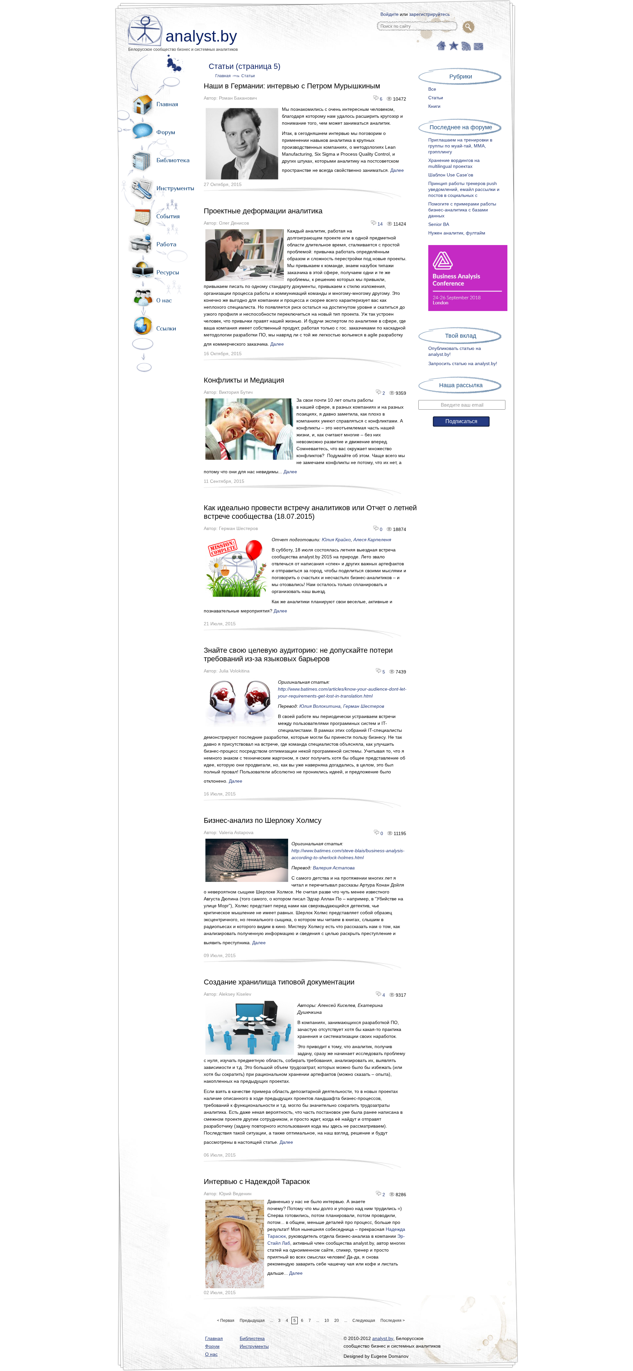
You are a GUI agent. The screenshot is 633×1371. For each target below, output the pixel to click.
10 (326, 1320)
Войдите (389, 14)
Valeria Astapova (236, 832)
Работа (166, 244)
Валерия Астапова (334, 867)
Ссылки (166, 328)
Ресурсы (167, 272)
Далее (397, 170)
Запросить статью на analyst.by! (462, 363)
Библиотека (173, 160)
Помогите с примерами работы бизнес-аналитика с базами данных (462, 209)
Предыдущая (252, 1320)
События (168, 216)
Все (432, 89)
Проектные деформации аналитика (263, 211)
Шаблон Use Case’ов (450, 174)
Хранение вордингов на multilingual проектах (454, 163)
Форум (165, 132)
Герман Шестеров (238, 528)
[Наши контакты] (477, 45)
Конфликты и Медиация (244, 380)
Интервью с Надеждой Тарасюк (257, 1181)
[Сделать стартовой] (441, 45)
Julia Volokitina (234, 670)
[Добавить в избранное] (453, 45)
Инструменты (175, 188)
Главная (167, 104)
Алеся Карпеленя (372, 539)
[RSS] (465, 45)
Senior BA (438, 224)
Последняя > (392, 1320)
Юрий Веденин (235, 1193)
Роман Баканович (238, 98)
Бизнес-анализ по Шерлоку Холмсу (262, 820)
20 (336, 1320)
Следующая (363, 1320)
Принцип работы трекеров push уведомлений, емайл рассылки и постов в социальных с (463, 189)
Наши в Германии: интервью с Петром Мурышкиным (292, 86)
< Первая (225, 1320)
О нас (164, 300)
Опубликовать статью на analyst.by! (454, 351)
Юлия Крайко (336, 539)
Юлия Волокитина (320, 706)
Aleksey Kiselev (235, 994)
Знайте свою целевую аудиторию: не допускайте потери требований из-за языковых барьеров (298, 654)
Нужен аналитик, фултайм (456, 232)
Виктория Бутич (236, 392)
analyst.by (201, 36)
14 (379, 224)
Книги (434, 106)
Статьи (248, 76)
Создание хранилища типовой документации (279, 982)
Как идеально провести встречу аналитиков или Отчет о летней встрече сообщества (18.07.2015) (310, 512)
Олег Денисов (234, 223)
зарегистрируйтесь (429, 14)
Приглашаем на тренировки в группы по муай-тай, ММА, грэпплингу (460, 145)
